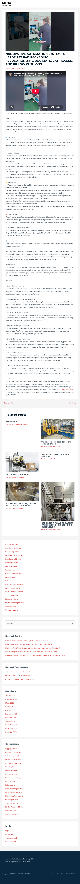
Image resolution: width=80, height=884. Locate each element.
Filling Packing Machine (13, 555)
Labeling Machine (11, 570)
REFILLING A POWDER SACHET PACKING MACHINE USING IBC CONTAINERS (57, 525)
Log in (7, 831)
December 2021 (11, 732)
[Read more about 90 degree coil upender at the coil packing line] (57, 429)
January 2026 (10, 696)
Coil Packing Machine (12, 552)
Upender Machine (11, 610)
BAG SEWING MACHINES (18, 474)
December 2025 (11, 699)
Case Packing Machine (13, 548)
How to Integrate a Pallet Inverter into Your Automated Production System (31, 652)
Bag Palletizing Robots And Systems (55, 455)
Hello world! (12, 421)
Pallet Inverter (10, 581)
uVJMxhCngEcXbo (11, 672)
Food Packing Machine (13, 559)
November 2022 (11, 728)
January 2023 (10, 721)
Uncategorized (11, 68)
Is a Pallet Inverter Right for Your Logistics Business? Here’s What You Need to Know (35, 655)
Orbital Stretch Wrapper (14, 573)
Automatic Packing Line (64, 389)
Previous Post (8, 403)
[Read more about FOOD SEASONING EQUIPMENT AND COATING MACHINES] (22, 491)
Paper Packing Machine (13, 588)
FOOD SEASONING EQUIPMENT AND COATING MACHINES (22, 504)
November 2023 (11, 707)
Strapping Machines (12, 599)
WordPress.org (10, 841)
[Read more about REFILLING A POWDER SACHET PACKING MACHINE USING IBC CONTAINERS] (57, 501)
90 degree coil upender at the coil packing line (56, 443)
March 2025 (9, 703)
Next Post (73, 403)
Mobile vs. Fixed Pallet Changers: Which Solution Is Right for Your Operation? (32, 648)
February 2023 (10, 717)
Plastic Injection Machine (14, 592)
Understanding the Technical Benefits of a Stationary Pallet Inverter (29, 644)
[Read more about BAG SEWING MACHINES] (22, 462)
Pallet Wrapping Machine (14, 584)
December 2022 (11, 725)
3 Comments (9, 424)
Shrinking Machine (11, 595)
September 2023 (11, 714)
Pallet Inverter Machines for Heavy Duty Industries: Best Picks (27, 641)
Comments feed (11, 838)
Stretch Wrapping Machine (14, 603)
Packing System (10, 577)
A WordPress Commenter (14, 679)
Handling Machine (11, 562)
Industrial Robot (11, 566)
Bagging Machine (11, 544)
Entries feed (9, 834)
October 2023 (10, 710)
